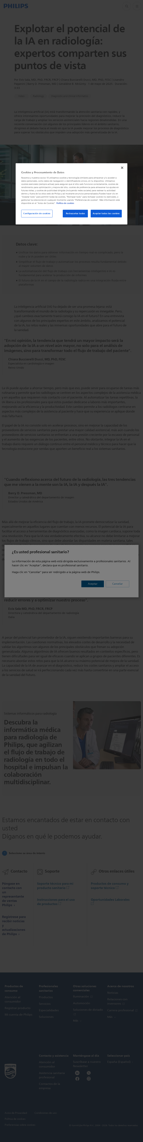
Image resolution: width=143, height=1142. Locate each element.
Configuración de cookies (36, 213)
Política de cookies (65, 203)
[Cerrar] (122, 168)
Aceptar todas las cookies (106, 213)
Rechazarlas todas (75, 213)
